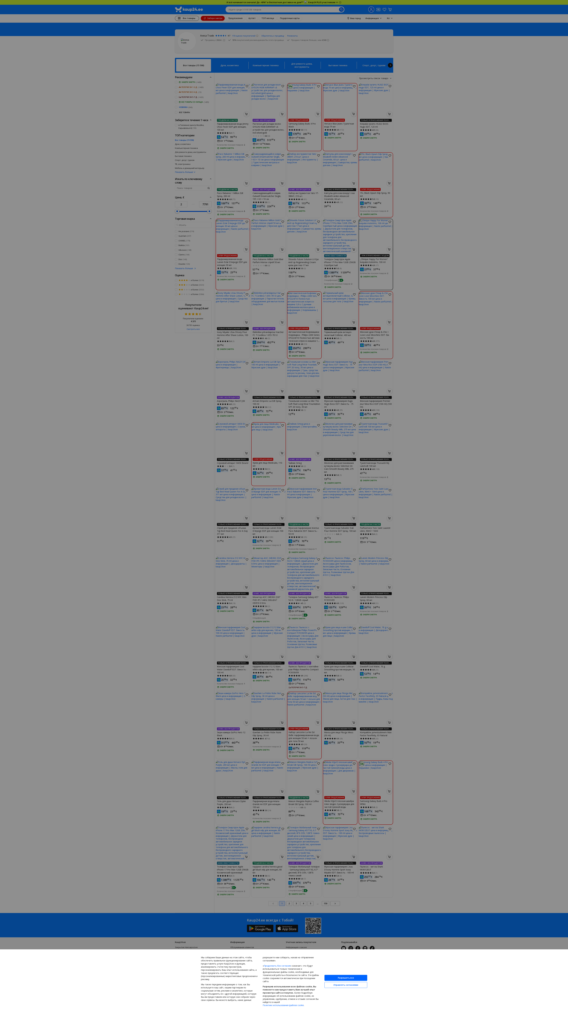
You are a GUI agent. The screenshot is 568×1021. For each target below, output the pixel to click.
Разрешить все (346, 977)
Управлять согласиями (345, 984)
